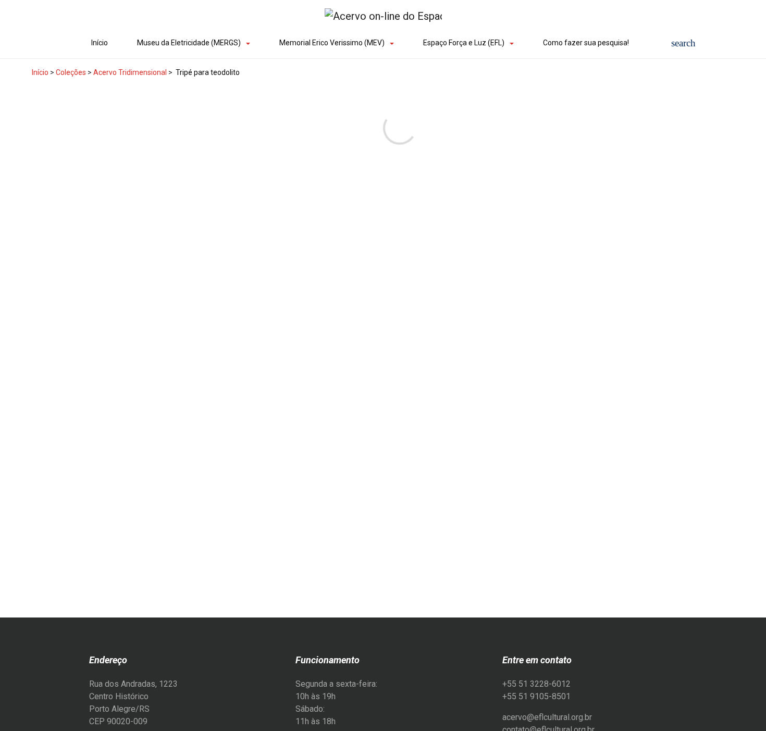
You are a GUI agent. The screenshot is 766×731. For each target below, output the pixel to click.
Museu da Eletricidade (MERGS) (189, 43)
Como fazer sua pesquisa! (586, 43)
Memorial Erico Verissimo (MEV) (332, 43)
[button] (683, 43)
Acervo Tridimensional (130, 72)
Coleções (71, 72)
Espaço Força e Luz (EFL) (463, 43)
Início (99, 43)
